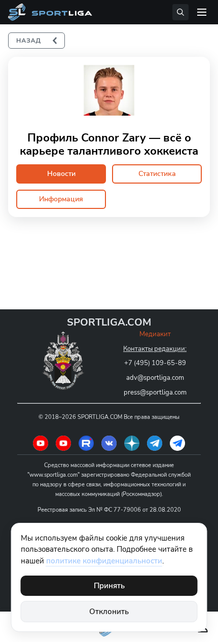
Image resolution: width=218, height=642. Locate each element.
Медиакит (155, 334)
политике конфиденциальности (104, 561)
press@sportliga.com (155, 392)
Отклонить (109, 612)
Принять (109, 586)
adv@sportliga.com (155, 377)
